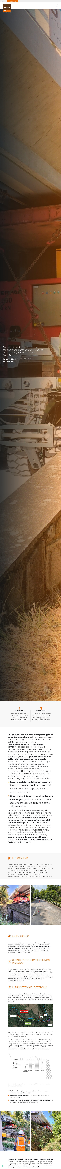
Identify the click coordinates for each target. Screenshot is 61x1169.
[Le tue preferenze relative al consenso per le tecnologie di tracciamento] (2, 1166)
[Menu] (57, 6)
